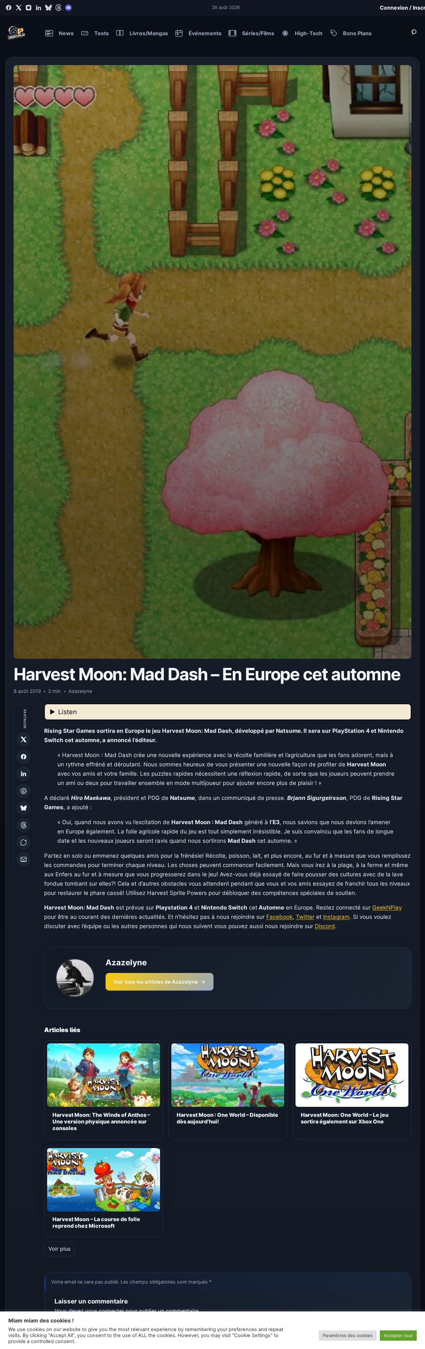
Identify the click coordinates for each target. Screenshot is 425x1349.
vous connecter (104, 1310)
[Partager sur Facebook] (24, 757)
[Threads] (58, 7)
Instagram (336, 917)
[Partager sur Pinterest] (24, 791)
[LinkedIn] (38, 7)
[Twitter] (18, 7)
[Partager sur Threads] (24, 825)
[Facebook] (8, 7)
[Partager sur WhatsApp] (24, 842)
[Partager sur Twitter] (24, 739)
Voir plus (59, 1248)
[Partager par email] (24, 859)
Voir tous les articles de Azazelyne (160, 982)
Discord (325, 926)
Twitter (305, 917)
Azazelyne (126, 962)
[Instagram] (28, 7)
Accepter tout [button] (398, 1335)
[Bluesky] (48, 7)
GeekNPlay (387, 907)
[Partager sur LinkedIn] (24, 774)
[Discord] (68, 7)
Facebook (279, 917)
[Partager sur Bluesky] (24, 808)
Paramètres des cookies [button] (348, 1335)
